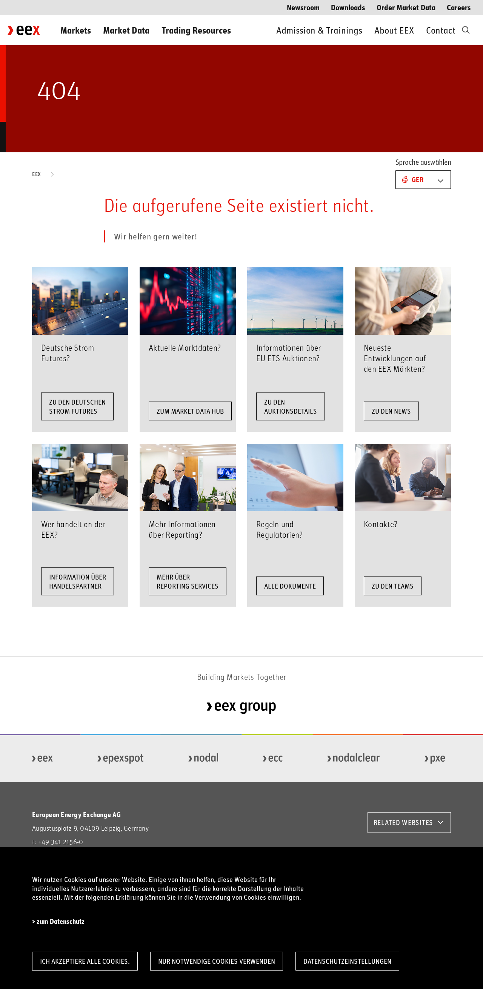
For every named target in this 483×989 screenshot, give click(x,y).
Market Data (126, 30)
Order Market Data (406, 7)
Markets (75, 30)
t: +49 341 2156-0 (57, 841)
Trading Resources (196, 30)
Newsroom (303, 7)
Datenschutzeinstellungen (347, 961)
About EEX (394, 30)
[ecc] (273, 758)
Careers (459, 7)
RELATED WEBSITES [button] (403, 822)
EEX (36, 174)
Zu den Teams (393, 585)
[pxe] (435, 758)
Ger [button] (418, 179)
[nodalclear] (354, 758)
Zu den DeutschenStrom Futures (77, 406)
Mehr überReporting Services (187, 581)
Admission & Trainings (319, 30)
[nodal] (203, 758)
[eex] (42, 758)
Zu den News (391, 411)
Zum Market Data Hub (190, 411)
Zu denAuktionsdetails (290, 406)
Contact (440, 30)
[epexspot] (120, 758)
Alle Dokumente (290, 585)
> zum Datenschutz (58, 921)
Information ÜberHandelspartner (77, 581)
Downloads (348, 7)
